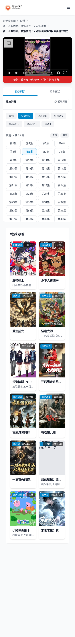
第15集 (46, 168)
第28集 (62, 193)
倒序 (65, 135)
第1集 (13, 143)
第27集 (46, 193)
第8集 (62, 151)
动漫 (22, 20)
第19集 (46, 177)
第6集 (29, 151)
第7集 (45, 151)
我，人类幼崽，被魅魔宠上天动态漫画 (24, 26)
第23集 (46, 185)
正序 (54, 135)
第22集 (29, 185)
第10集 (29, 160)
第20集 (62, 177)
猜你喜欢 (55, 91)
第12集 (62, 160)
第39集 (46, 219)
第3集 (45, 143)
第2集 (29, 143)
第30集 (29, 202)
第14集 (29, 168)
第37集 (13, 219)
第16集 (62, 168)
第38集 (29, 219)
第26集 (29, 193)
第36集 (62, 210)
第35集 (46, 210)
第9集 (13, 160)
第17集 (13, 177)
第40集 (62, 219)
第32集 (62, 202)
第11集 (46, 160)
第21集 (13, 185)
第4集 (62, 143)
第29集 (13, 202)
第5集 (13, 151)
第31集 (46, 202)
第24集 (62, 185)
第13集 (13, 168)
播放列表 (20, 91)
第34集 (29, 210)
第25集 (13, 193)
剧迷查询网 (9, 20)
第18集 (29, 177)
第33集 (13, 210)
